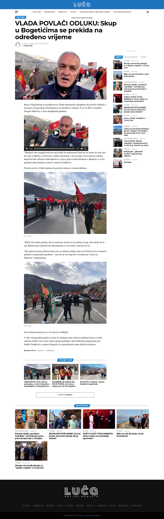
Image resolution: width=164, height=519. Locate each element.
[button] (56, 133)
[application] (56, 133)
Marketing (123, 506)
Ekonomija (49, 12)
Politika (37, 12)
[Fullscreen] (85, 149)
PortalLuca (81, 515)
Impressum (136, 506)
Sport (113, 506)
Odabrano (50, 350)
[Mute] (82, 149)
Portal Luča (28, 46)
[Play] (27, 149)
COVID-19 (90, 506)
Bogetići (41, 350)
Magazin (80, 506)
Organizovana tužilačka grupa (95, 12)
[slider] (54, 148)
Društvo (62, 12)
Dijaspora (102, 506)
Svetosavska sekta (122, 12)
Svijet (73, 12)
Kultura (69, 506)
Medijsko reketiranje (82, 18)
